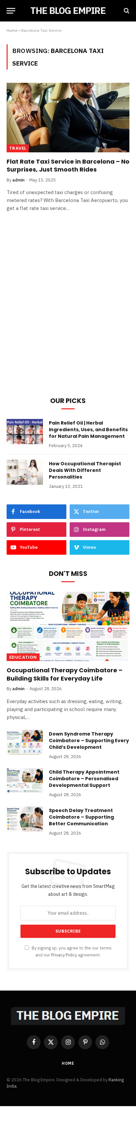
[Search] (125, 10)
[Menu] (11, 10)
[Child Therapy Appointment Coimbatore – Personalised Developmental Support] (25, 780)
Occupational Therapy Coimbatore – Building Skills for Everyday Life (64, 674)
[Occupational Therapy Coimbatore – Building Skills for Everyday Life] (68, 626)
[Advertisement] (68, 313)
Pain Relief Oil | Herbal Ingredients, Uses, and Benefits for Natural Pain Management (88, 429)
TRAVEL (17, 148)
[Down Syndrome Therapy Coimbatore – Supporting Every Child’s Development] (25, 742)
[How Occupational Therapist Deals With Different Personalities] (25, 472)
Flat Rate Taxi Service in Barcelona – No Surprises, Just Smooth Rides (68, 165)
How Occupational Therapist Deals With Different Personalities (85, 470)
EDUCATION (23, 657)
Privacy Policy (64, 954)
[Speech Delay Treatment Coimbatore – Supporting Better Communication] (25, 819)
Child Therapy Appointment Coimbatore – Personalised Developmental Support (84, 779)
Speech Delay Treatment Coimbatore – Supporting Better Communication (81, 817)
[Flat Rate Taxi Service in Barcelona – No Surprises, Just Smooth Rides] (68, 117)
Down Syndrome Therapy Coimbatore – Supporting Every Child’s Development (89, 740)
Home (12, 30)
